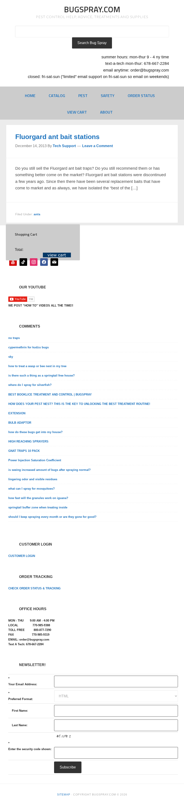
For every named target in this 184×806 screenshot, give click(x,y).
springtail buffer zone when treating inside (37, 507)
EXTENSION (16, 413)
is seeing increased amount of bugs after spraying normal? (49, 470)
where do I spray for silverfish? (30, 385)
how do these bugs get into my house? (35, 432)
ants (37, 214)
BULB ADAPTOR (19, 422)
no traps (14, 338)
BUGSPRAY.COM (92, 9)
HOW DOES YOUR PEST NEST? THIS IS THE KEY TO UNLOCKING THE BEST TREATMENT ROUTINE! (79, 404)
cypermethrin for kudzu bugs (28, 347)
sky (10, 356)
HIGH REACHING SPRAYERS (28, 441)
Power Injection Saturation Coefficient (34, 460)
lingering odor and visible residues (32, 479)
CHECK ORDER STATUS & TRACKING (34, 588)
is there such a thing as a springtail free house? (41, 375)
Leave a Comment (97, 146)
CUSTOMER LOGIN (21, 556)
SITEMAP (63, 794)
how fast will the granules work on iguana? (38, 498)
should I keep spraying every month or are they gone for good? (52, 516)
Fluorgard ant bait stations (57, 136)
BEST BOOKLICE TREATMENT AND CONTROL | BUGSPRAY (50, 394)
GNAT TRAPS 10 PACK (24, 451)
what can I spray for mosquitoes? (31, 488)
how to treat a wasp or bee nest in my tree (37, 366)
